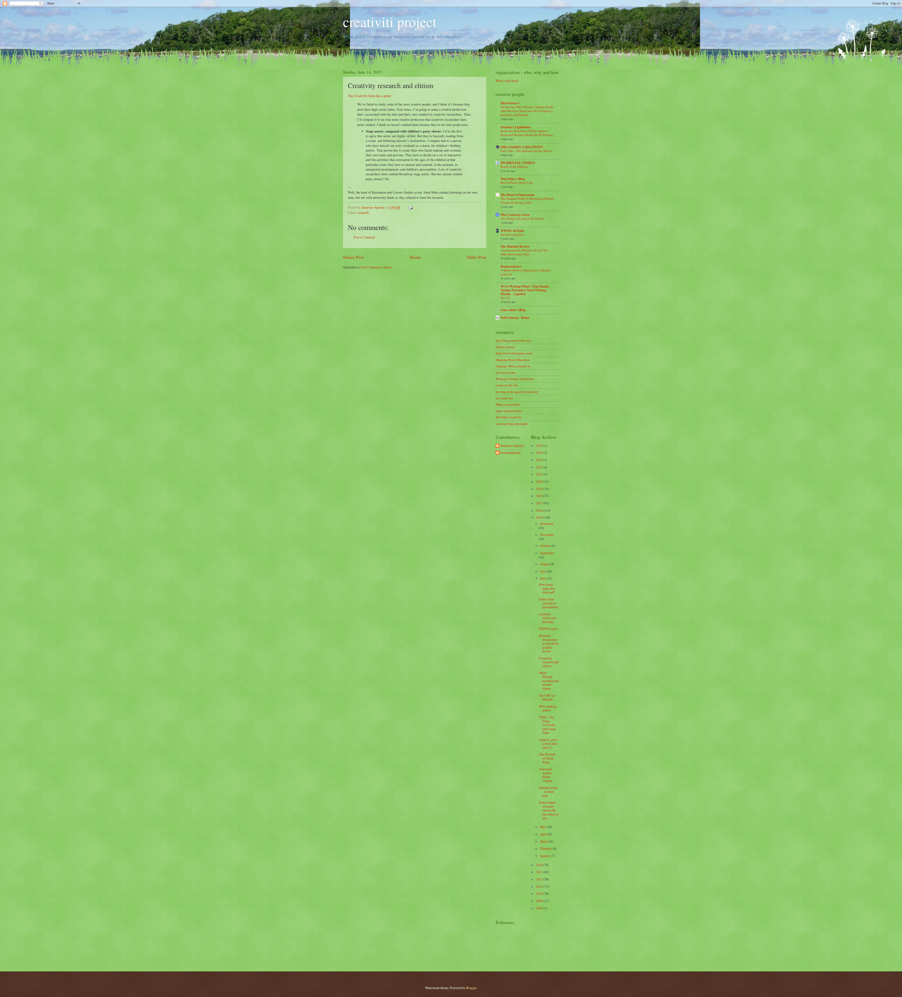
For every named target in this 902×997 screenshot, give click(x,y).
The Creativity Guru (515, 214)
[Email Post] (410, 207)
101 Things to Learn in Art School (522, 218)
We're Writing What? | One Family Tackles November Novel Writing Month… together (525, 290)
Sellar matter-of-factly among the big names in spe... (549, 810)
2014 (539, 865)
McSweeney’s (510, 103)
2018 (539, 496)
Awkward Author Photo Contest (545, 775)
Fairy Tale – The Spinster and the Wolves (526, 151)
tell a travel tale (506, 372)
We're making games (548, 708)
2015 (539, 517)
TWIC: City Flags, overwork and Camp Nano (547, 725)
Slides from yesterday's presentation (548, 603)
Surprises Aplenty (512, 446)
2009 (539, 901)
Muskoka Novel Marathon (513, 360)
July (543, 571)
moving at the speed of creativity (517, 391)
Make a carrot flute (508, 404)
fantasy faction (505, 347)
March (544, 841)
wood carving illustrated (511, 423)
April (544, 834)
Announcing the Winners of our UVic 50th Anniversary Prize (524, 252)
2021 (539, 474)
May (543, 827)
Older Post (476, 257)
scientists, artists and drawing (547, 618)
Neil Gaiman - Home (515, 317)
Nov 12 (505, 298)
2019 (539, 489)
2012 (539, 879)
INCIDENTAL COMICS (518, 162)
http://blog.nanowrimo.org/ (513, 340)
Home (415, 257)
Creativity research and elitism (549, 662)
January (545, 855)
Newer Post (353, 257)
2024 (539, 452)
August (545, 564)
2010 (539, 893)
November (547, 534)
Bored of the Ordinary (514, 166)
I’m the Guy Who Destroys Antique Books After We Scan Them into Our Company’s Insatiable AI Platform (527, 111)
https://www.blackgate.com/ (514, 353)
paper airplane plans (509, 411)
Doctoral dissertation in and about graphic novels (548, 643)
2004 (539, 908)
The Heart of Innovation (517, 194)
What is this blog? (507, 80)
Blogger (471, 987)
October (545, 545)
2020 (539, 481)
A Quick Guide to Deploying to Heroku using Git (525, 272)
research (363, 212)
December (546, 523)
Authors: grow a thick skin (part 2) (548, 743)
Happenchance (511, 266)
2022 (539, 467)
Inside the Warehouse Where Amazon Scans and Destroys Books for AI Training (527, 133)
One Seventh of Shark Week (547, 758)
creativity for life (507, 385)
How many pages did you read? (547, 588)
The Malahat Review (515, 246)
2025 (539, 445)
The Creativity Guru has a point (369, 95)
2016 (539, 510)
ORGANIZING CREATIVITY (522, 147)
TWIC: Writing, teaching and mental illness (549, 681)
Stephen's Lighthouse (516, 127)
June (543, 578)
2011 (539, 886)
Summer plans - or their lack (548, 791)
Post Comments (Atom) (376, 267)
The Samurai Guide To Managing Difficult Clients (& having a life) (527, 200)
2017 (539, 503)
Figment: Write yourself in (513, 366)
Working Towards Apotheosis (515, 379)
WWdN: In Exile (512, 230)
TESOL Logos (548, 628)
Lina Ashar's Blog (513, 310)
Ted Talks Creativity (509, 417)
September (547, 553)
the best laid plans (512, 234)
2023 (539, 460)
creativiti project (390, 21)
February (546, 848)
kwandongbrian (510, 453)
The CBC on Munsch (547, 697)
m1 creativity (504, 398)
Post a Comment (364, 237)
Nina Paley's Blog (513, 178)
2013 (539, 872)
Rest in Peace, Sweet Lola (517, 182)
